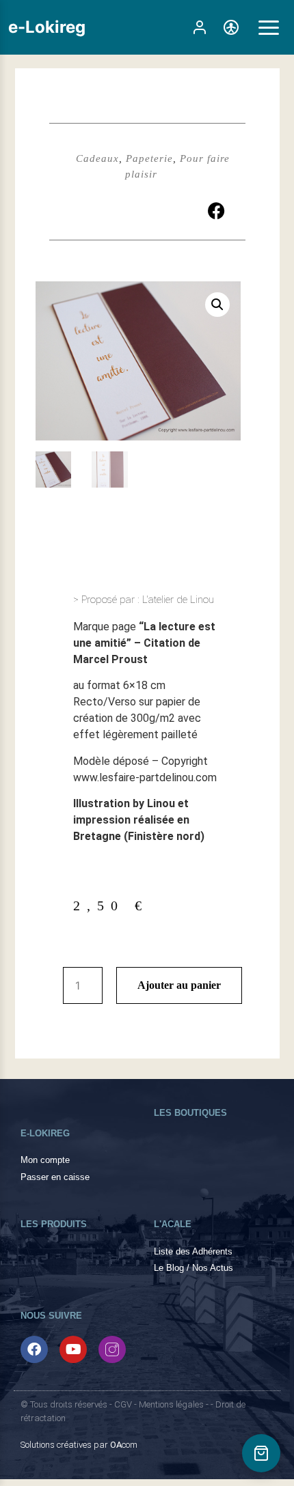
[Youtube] (73, 1349)
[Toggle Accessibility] (231, 27)
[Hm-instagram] (112, 1349)
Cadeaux (97, 158)
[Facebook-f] (34, 1349)
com (123, 1445)
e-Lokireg (46, 27)
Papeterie (149, 158)
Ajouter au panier (179, 985)
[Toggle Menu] (269, 27)
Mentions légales (171, 1404)
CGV (123, 1404)
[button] (216, 210)
